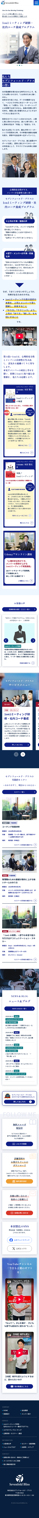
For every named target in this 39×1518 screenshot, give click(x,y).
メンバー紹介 (26, 1414)
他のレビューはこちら (20, 515)
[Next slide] (33, 640)
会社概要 (25, 1410)
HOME (5, 1410)
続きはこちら (23, 445)
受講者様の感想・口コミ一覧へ (19, 609)
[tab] (17, 65)
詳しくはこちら (17, 745)
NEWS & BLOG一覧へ (19, 1009)
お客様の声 (7, 1444)
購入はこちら (24, 453)
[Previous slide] (6, 640)
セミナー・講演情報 (28, 1444)
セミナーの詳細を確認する (23, 845)
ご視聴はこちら (23, 581)
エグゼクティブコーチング (12, 1430)
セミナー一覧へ (19, 792)
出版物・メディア (28, 1447)
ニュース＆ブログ (9, 1447)
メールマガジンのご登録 (11, 1461)
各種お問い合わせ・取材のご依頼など (16, 1457)
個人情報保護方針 (9, 1464)
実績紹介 (6, 1414)
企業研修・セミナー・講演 (12, 1433)
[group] (19, 640)
